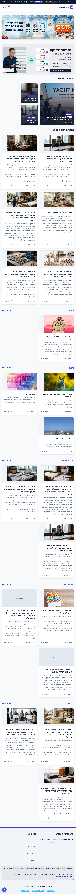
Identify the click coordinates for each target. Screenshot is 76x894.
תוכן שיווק (68, 114)
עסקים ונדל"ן (31, 853)
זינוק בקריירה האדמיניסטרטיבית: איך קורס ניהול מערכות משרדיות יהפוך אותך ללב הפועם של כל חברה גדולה (20, 732)
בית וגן (71, 310)
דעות (71, 367)
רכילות (33, 857)
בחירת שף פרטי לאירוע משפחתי (59, 213)
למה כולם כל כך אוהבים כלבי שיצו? (58, 336)
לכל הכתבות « (6, 310)
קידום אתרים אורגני (38, 891)
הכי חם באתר (31, 96)
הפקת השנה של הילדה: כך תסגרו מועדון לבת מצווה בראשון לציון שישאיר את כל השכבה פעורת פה (57, 274)
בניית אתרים (51, 891)
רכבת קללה (30, 394)
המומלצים (69, 584)
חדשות (70, 703)
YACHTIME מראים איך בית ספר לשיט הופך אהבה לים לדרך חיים (59, 118)
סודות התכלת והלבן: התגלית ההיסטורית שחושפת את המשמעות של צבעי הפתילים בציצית (20, 274)
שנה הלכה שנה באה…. (63, 438)
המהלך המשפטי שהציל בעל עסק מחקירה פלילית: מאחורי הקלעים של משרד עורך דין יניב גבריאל (21, 159)
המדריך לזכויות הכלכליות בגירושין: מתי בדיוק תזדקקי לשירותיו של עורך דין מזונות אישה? (56, 791)
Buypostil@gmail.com (64, 876)
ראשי (34, 839)
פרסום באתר (25, 891)
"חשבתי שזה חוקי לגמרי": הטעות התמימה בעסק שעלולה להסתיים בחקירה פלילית (59, 159)
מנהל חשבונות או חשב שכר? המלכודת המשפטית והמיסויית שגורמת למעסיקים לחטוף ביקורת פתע (19, 489)
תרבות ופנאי (32, 850)
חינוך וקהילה (32, 846)
